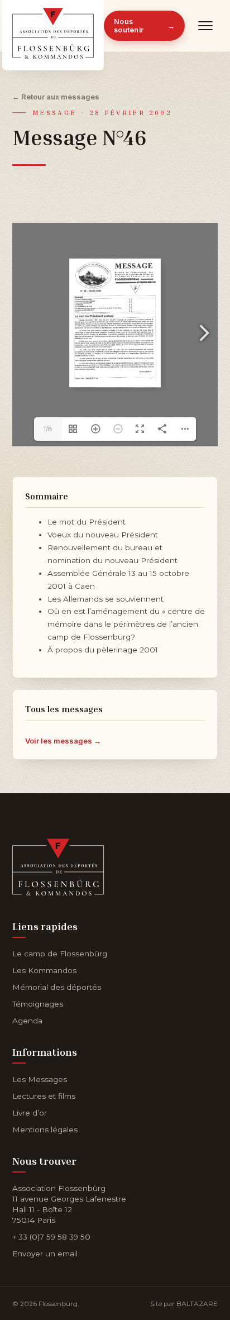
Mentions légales (45, 1129)
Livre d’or (29, 1112)
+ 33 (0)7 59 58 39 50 (51, 1236)
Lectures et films (43, 1096)
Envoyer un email (45, 1253)
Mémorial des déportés (56, 987)
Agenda (27, 1020)
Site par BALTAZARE (184, 1303)
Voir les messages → (63, 740)
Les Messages (39, 1079)
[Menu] (206, 25)
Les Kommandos (44, 970)
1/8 (48, 429)
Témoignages (37, 1003)
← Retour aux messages (55, 96)
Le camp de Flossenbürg (59, 953)
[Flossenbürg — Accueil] (53, 25)
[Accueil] (58, 865)
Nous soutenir (144, 25)
